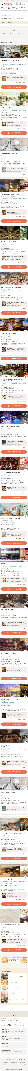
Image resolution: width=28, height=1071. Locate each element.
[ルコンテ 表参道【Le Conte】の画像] (14, 644)
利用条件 (13, 1059)
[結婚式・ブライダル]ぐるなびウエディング (9, 1018)
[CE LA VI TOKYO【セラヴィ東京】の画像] (14, 690)
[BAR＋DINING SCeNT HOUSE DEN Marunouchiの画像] (14, 51)
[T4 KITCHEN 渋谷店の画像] (14, 870)
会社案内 (4, 1059)
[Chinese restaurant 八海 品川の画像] (14, 144)
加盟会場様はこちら (15, 1062)
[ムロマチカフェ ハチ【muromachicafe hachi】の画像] (14, 736)
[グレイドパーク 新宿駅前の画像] (14, 601)
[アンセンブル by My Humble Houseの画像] (14, 463)
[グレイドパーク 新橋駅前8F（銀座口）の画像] (14, 417)
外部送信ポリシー (6, 1062)
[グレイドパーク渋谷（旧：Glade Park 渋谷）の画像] (14, 278)
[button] (14, 1031)
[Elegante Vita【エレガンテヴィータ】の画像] (14, 509)
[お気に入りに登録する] (25, 58)
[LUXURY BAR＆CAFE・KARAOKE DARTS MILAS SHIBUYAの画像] (14, 185)
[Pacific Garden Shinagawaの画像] (14, 783)
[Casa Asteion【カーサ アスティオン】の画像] (14, 233)
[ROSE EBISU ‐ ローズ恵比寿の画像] (14, 324)
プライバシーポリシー (21, 1059)
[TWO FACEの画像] (14, 555)
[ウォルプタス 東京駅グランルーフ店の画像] (14, 916)
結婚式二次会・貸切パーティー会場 (8, 1020)
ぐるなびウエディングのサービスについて (10, 1064)
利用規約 (9, 1059)
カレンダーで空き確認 (15, 87)
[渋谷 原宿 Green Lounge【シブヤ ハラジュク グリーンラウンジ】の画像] (14, 370)
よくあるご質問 (23, 1064)
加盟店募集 (22, 1062)
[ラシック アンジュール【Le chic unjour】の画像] (14, 824)
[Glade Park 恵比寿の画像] (14, 99)
